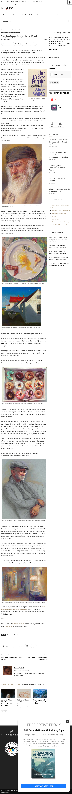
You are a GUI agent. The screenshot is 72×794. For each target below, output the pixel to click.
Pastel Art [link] (9, 634)
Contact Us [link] (7, 21)
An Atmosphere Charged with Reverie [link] (37, 658)
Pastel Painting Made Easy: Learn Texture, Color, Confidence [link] (58, 239)
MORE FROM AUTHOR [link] (33, 684)
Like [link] (52, 122)
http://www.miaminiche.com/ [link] (21, 670)
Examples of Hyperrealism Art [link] (61, 210)
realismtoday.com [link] (18, 624)
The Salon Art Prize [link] (56, 15)
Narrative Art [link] (56, 219)
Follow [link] (60, 122)
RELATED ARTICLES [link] (10, 684)
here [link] (65, 65)
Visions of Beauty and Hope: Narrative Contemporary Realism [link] (23, 704)
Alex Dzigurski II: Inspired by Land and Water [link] (39, 702)
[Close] (67, 721)
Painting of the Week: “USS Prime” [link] (11, 658)
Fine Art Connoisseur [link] (37, 1)
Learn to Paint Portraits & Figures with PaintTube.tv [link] (14, 4)
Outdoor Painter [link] (5, 1)
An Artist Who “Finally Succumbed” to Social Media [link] (7, 703)
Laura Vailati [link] (6, 39)
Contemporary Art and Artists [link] (13, 32)
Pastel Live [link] (17, 634)
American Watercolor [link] (25, 1)
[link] (70, 2)
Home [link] (5, 15)
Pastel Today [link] (14, 1)
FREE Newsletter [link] (27, 15)
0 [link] (46, 39)
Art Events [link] (41, 15)
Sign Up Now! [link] (54, 82)
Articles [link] (14, 15)
